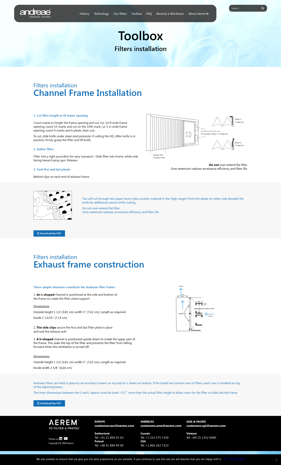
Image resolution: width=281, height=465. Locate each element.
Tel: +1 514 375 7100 (154, 437)
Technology (101, 13)
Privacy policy (237, 459)
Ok (225, 459)
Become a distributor (170, 13)
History (84, 13)
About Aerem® (198, 13)
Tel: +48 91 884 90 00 (109, 445)
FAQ (149, 13)
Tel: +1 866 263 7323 (154, 445)
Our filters (120, 13)
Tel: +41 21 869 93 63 (109, 437)
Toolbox (137, 13)
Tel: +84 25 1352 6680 (201, 437)
